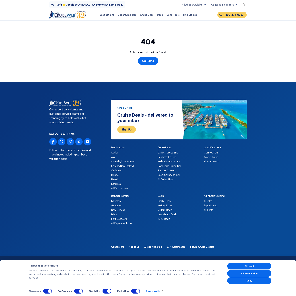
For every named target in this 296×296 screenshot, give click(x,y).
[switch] (78, 291)
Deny (249, 280)
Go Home (148, 61)
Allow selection (249, 273)
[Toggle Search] (244, 4)
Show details (153, 291)
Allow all (249, 266)
